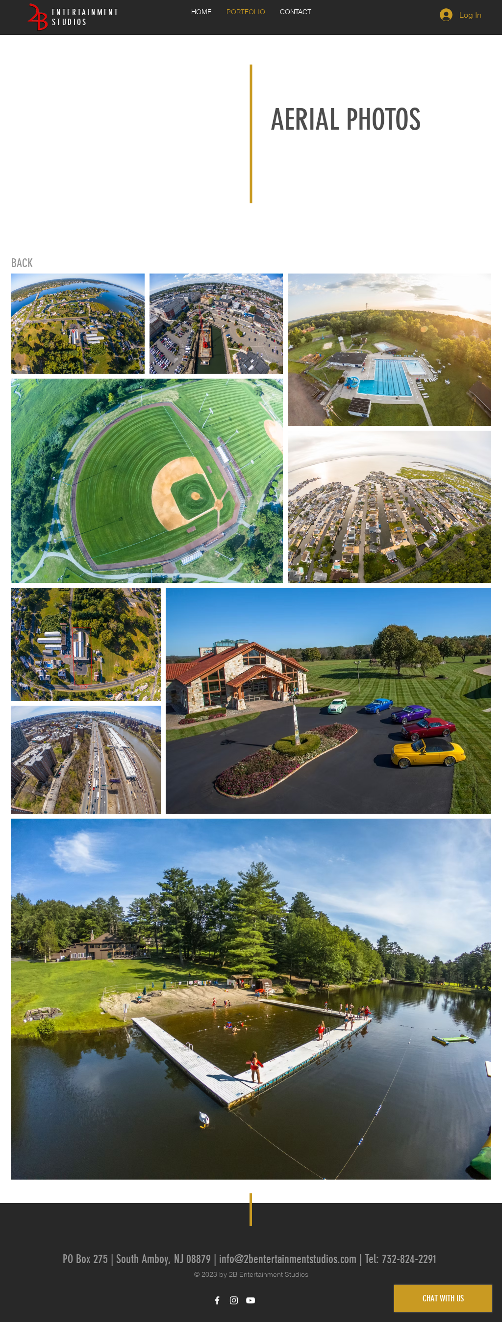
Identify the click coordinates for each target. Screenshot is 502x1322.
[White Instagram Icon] (233, 1300)
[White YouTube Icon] (250, 1300)
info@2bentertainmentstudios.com (287, 1259)
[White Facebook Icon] (217, 1300)
